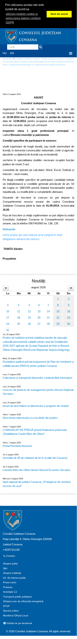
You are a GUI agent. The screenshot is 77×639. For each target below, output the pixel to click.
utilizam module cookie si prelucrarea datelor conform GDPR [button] (23, 18)
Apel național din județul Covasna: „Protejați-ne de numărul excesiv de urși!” (36, 483)
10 (7, 311)
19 (29, 317)
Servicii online (11, 610)
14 (48, 311)
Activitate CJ (10, 592)
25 (18, 323)
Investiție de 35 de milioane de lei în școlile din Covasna (35, 457)
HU (5, 53)
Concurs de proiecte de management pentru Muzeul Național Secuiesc (38, 391)
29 (57, 323)
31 (7, 330)
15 (57, 311)
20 (39, 317)
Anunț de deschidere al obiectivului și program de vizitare (36, 405)
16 (68, 311)
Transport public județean (17, 596)
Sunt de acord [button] (59, 14)
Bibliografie (9, 229)
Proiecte (7, 587)
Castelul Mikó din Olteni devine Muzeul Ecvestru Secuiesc (37, 469)
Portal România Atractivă (17, 445)
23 (68, 317)
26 (29, 323)
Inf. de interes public (14, 578)
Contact (10, 556)
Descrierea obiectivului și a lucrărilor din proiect (30, 417)
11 (18, 311)
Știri (5, 568)
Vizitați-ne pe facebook (19, 623)
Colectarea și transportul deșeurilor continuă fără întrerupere (37, 377)
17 (7, 317)
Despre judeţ (10, 563)
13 (39, 311)
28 (48, 323)
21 (48, 317)
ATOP (6, 606)
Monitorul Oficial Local (15, 615)
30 (68, 323)
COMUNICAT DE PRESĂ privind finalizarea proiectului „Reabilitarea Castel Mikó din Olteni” (35, 431)
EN (12, 53)
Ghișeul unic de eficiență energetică (23, 601)
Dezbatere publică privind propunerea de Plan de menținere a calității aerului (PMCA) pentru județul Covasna (38, 363)
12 (29, 311)
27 (39, 323)
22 (57, 317)
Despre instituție (24, 59)
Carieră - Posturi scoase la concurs (48, 59)
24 (7, 323)
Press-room (9, 582)
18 (18, 317)
